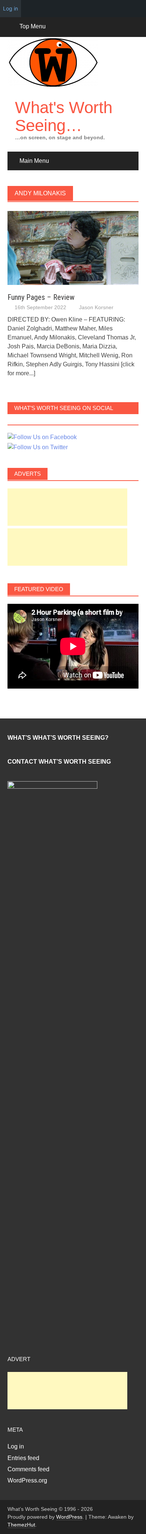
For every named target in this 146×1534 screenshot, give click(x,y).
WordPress (69, 1517)
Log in (15, 1446)
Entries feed (23, 1458)
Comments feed (28, 1469)
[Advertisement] (67, 507)
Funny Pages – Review (40, 297)
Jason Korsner (96, 307)
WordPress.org (27, 1480)
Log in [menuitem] (10, 8)
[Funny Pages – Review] (73, 248)
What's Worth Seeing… (63, 116)
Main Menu (34, 161)
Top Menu (32, 26)
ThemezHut (21, 1525)
